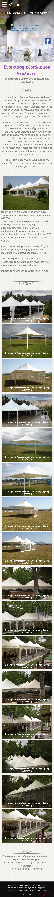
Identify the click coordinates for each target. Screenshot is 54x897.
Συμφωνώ (27, 895)
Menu (14, 5)
